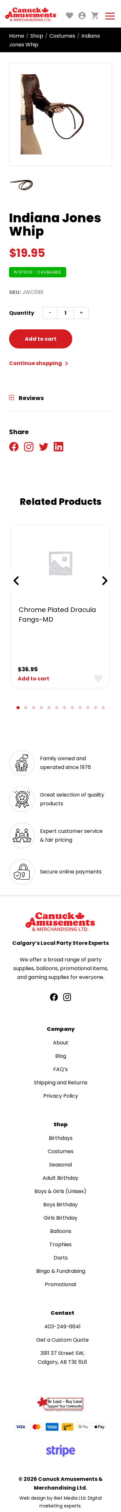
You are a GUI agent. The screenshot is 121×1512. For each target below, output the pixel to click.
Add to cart (40, 339)
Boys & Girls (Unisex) (60, 1191)
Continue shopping (36, 363)
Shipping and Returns (60, 1082)
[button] (18, 707)
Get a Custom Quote (62, 1340)
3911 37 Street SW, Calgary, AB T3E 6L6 (62, 1357)
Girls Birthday (60, 1218)
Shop (36, 36)
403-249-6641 (62, 1326)
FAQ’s (60, 1069)
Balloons (60, 1231)
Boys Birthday (60, 1204)
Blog (60, 1056)
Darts (61, 1258)
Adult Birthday (60, 1178)
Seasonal (60, 1164)
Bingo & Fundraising (60, 1271)
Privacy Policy (60, 1096)
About (60, 1042)
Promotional (60, 1284)
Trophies (60, 1244)
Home (16, 36)
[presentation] (16, 580)
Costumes (62, 36)
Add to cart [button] (33, 678)
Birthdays (61, 1138)
